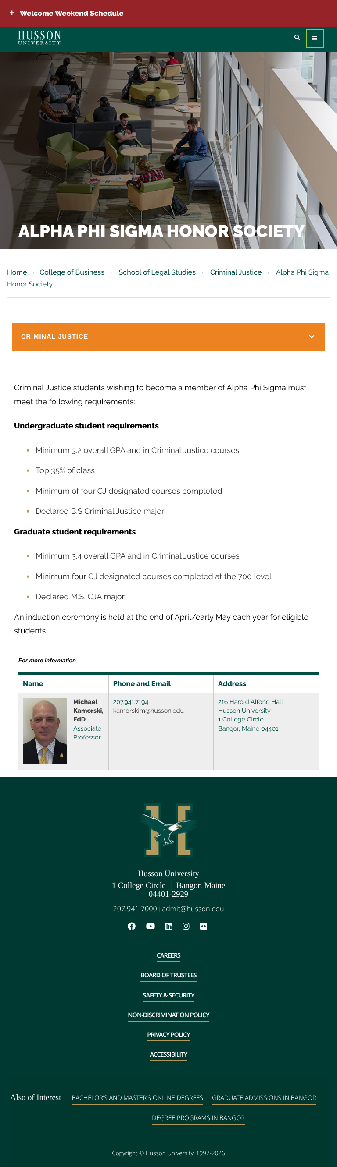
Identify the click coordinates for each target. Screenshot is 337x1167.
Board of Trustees (168, 975)
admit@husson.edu (193, 908)
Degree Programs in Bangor (198, 1118)
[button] (168, 337)
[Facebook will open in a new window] (136, 926)
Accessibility (168, 1054)
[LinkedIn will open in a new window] (173, 926)
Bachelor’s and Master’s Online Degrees (137, 1098)
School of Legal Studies (156, 272)
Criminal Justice (235, 272)
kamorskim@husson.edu (148, 710)
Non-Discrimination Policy (168, 1015)
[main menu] (315, 38)
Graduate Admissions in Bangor (264, 1098)
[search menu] (297, 37)
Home (17, 272)
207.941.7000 (135, 908)
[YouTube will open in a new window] (155, 926)
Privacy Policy (168, 1035)
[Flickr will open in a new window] (204, 926)
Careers (168, 955)
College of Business (71, 272)
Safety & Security (168, 995)
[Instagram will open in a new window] (190, 926)
